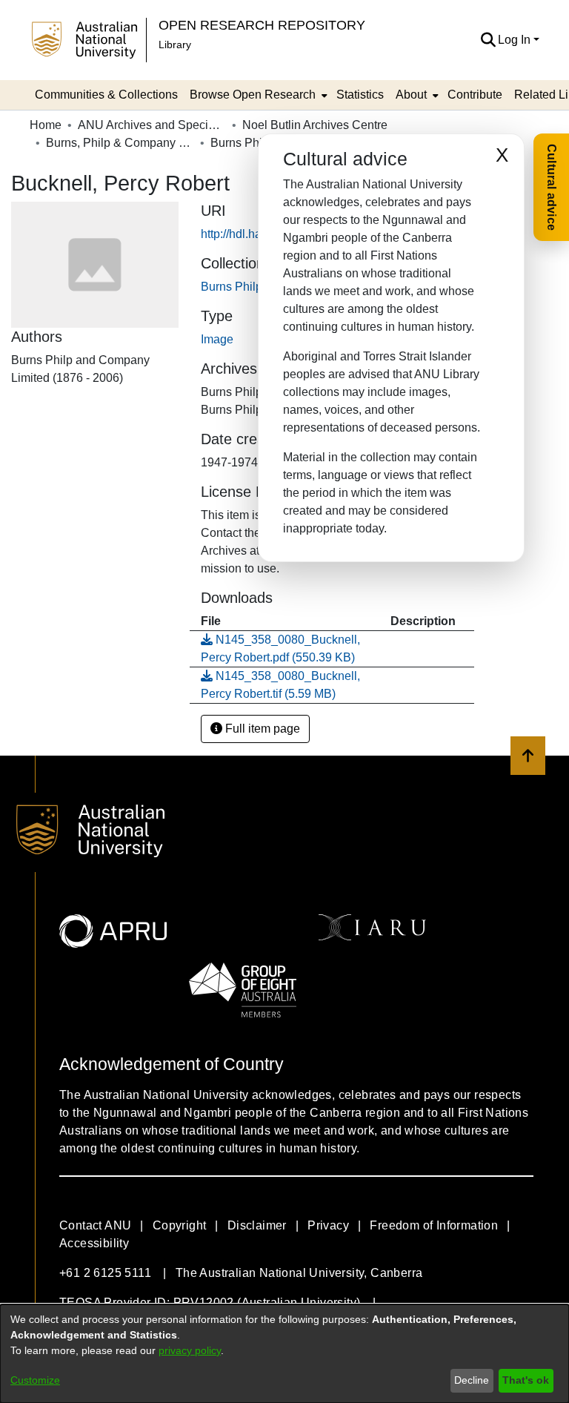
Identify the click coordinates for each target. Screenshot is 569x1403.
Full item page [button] (261, 728)
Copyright (180, 1225)
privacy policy (190, 1350)
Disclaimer (257, 1225)
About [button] (411, 94)
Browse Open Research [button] (253, 94)
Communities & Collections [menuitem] (106, 94)
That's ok (525, 1380)
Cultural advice (551, 187)
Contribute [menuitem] (474, 94)
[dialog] (284, 1353)
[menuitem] (257, 95)
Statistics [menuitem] (360, 94)
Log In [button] (515, 39)
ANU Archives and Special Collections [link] (152, 125)
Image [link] (217, 339)
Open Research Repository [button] (262, 25)
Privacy (328, 1225)
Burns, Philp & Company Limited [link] (120, 142)
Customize (35, 1380)
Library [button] (175, 44)
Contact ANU (95, 1225)
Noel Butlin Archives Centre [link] (314, 125)
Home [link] (45, 125)
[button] (488, 40)
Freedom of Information (434, 1225)
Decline (471, 1380)
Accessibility (94, 1243)
